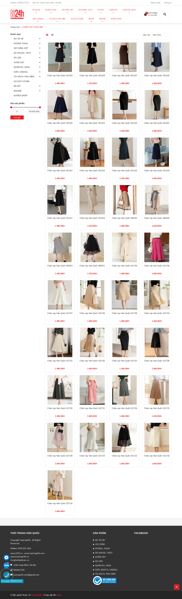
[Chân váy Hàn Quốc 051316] (92, 199)
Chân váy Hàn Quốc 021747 (60, 313)
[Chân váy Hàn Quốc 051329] (59, 57)
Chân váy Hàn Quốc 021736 (156, 361)
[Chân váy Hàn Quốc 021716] (59, 485)
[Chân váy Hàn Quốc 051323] (124, 104)
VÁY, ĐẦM (100, 544)
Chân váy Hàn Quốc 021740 (92, 361)
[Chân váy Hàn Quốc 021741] (59, 342)
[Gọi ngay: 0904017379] (8, 591)
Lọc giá (17, 117)
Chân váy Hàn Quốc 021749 (124, 266)
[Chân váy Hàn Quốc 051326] (156, 57)
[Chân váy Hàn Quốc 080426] (156, 199)
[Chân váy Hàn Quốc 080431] (124, 199)
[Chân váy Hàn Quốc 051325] (59, 104)
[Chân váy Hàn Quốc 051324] (92, 104)
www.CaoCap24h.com (34, 553)
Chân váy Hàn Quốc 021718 (156, 456)
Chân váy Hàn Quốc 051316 (92, 218)
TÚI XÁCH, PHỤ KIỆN (24, 76)
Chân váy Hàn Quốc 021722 (124, 456)
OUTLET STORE (21, 81)
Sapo (58, 595)
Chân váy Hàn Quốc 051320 (92, 170)
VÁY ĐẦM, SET (21, 48)
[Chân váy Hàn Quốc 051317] (59, 199)
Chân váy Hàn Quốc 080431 (124, 218)
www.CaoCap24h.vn (19, 556)
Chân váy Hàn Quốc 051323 (124, 123)
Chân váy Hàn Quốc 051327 (124, 75)
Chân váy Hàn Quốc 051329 (60, 75)
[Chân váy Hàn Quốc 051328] (92, 57)
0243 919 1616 (24, 548)
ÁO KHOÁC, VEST (22, 53)
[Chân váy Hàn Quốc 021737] (124, 342)
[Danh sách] (52, 35)
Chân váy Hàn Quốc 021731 (92, 408)
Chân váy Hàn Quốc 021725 (92, 456)
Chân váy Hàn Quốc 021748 (156, 266)
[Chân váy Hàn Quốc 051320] (92, 152)
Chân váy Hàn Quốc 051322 (156, 123)
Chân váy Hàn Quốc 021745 (124, 313)
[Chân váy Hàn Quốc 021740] (92, 342)
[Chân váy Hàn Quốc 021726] (59, 437)
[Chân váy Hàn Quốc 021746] (92, 295)
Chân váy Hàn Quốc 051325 (60, 123)
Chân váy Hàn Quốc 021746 (92, 313)
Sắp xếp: (147, 35)
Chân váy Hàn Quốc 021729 (156, 408)
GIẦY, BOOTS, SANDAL (106, 570)
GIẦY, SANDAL (21, 72)
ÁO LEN (17, 57)
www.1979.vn (16, 553)
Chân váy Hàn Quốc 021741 (60, 361)
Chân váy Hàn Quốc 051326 (156, 75)
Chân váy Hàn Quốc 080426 (156, 218)
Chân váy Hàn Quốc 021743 (156, 313)
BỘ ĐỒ (17, 86)
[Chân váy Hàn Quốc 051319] (124, 152)
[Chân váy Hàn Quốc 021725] (92, 437)
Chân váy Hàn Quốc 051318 (156, 170)
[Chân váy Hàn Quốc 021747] (59, 295)
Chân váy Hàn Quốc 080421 (92, 266)
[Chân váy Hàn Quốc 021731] (92, 390)
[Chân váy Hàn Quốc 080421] (92, 247)
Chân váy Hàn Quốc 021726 (60, 456)
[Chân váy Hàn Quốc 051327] (124, 57)
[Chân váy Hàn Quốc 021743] (156, 295)
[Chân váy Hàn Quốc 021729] (156, 390)
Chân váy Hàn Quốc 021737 (124, 361)
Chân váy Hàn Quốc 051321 (60, 170)
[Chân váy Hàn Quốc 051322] (156, 104)
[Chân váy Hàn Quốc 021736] (156, 342)
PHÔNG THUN (21, 43)
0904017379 (23, 3)
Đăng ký (168, 3)
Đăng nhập (155, 3)
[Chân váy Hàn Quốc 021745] (124, 295)
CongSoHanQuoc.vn (19, 560)
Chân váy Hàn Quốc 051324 (92, 123)
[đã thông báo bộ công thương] (104, 580)
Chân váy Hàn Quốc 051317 (60, 218)
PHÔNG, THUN (102, 548)
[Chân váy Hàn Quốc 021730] (124, 390)
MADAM (17, 91)
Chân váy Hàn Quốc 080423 (60, 266)
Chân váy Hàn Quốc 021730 (124, 408)
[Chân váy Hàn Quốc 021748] (156, 247)
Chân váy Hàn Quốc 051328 (92, 75)
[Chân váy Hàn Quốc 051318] (156, 152)
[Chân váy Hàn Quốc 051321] (59, 152)
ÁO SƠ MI (18, 39)
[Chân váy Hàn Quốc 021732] (59, 390)
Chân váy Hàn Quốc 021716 (60, 503)
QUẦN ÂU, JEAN (22, 67)
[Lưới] (47, 35)
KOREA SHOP (20, 95)
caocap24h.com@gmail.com (26, 575)
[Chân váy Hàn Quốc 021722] (124, 437)
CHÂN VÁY (19, 62)
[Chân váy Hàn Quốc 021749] (124, 247)
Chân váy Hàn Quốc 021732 (60, 408)
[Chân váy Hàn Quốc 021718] (156, 437)
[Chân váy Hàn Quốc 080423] (59, 247)
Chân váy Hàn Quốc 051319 (124, 170)
